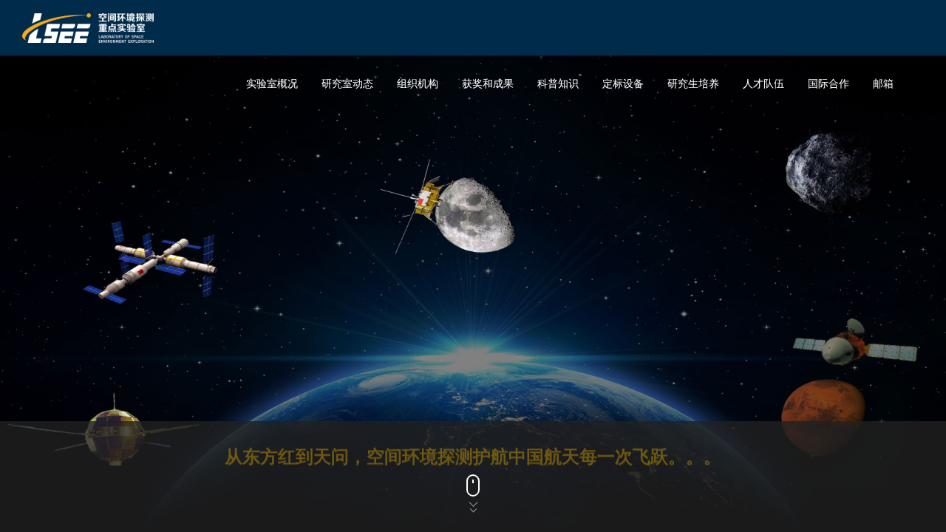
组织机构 (417, 83)
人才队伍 (763, 83)
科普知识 (558, 83)
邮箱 (883, 83)
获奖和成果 (488, 83)
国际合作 (828, 83)
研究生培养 (693, 83)
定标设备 (623, 83)
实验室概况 (272, 83)
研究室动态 (347, 83)
